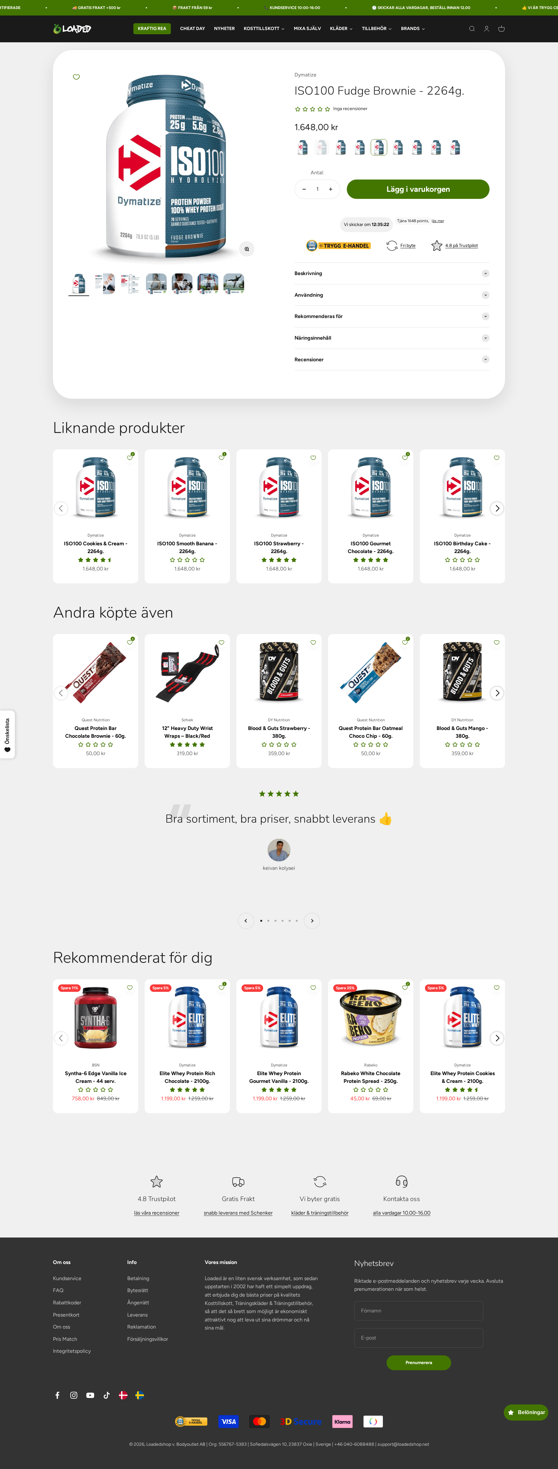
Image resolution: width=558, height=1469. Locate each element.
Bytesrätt (137, 1290)
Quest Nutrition (96, 720)
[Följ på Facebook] (57, 1395)
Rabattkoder (67, 1303)
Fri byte (408, 245)
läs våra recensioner (156, 1213)
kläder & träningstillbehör (319, 1213)
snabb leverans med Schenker (238, 1213)
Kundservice (67, 1278)
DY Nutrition (279, 720)
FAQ (58, 1290)
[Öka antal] (330, 189)
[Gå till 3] (130, 284)
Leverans (137, 1315)
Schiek (187, 720)
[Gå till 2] (104, 284)
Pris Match (65, 1339)
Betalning (138, 1278)
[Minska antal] (304, 189)
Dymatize (305, 75)
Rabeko (370, 1065)
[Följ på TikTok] (106, 1395)
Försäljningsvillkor (147, 1339)
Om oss (61, 1327)
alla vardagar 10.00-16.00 (401, 1213)
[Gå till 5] (182, 284)
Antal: (317, 173)
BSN (95, 1065)
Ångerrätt (138, 1303)
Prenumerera (419, 1362)
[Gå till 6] (208, 284)
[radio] (302, 147)
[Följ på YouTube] (90, 1395)
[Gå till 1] (78, 284)
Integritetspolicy (72, 1351)
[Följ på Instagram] (73, 1395)
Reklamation (141, 1327)
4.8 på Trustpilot (461, 245)
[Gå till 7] (233, 284)
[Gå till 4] (156, 284)
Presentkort (66, 1315)
